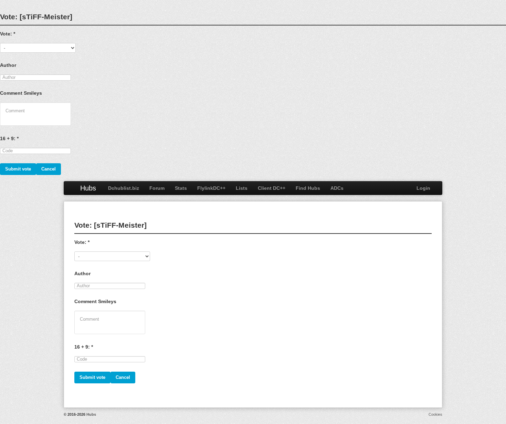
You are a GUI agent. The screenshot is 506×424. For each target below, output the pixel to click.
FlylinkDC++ (211, 188)
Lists (241, 188)
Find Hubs (308, 188)
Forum (157, 188)
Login (423, 188)
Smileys (33, 93)
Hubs (88, 188)
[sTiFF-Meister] (46, 17)
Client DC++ (271, 188)
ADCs (337, 188)
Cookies (435, 414)
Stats (181, 188)
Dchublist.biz (123, 188)
